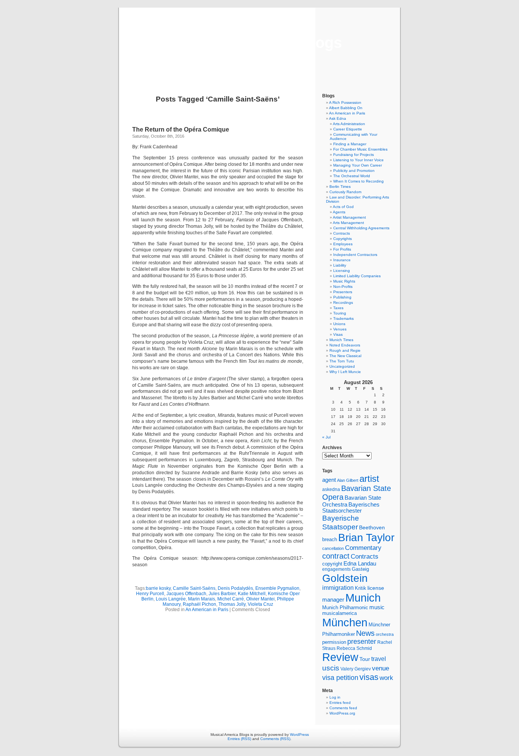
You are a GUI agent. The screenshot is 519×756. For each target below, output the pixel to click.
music (377, 607)
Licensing (341, 270)
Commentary (363, 547)
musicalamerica (339, 613)
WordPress (299, 734)
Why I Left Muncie (345, 372)
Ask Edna (337, 118)
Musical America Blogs (259, 42)
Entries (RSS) (239, 739)
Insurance (342, 260)
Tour (364, 659)
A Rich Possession (345, 102)
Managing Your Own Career (357, 165)
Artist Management (349, 217)
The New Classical (345, 356)
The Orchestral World (351, 176)
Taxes (338, 308)
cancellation (333, 548)
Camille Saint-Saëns (194, 588)
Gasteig (360, 569)
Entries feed (340, 702)
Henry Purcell (150, 593)
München (344, 622)
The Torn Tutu (341, 361)
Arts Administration (349, 124)
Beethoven (372, 527)
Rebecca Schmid (354, 648)
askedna (331, 489)
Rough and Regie (345, 350)
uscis (330, 668)
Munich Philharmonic (345, 607)
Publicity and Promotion (354, 170)
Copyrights (342, 239)
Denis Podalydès (235, 588)
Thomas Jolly (231, 604)
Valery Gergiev (355, 668)
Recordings (343, 302)
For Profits (342, 249)
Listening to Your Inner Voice (358, 160)
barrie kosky (158, 588)
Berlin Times (340, 186)
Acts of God (343, 207)
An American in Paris (206, 609)
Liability (339, 265)
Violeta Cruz (260, 604)
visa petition (340, 677)
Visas (338, 334)
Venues (340, 329)
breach (329, 539)
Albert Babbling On (345, 108)
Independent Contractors (355, 255)
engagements (336, 569)
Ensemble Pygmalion (277, 588)
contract (336, 556)
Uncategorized (342, 366)
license (375, 588)
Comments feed (343, 708)
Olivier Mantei (260, 599)
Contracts (341, 233)
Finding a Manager (349, 144)
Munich (363, 597)
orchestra (385, 634)
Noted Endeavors (344, 345)
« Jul (326, 437)
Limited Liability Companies (357, 276)
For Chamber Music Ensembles (360, 149)
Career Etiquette (347, 129)
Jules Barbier (222, 593)
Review (340, 657)
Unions (339, 324)
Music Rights (344, 281)
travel (378, 659)
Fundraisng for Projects (353, 154)
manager (333, 600)
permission (334, 642)
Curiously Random (345, 192)
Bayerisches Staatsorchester (351, 508)
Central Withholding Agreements (361, 228)
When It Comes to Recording (358, 181)
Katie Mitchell (252, 593)
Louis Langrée (171, 599)
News (365, 633)
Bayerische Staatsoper (340, 522)
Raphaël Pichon (199, 604)
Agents (339, 212)
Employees (343, 244)
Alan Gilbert (347, 480)
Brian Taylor (366, 537)
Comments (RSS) (275, 739)
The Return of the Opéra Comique (180, 129)
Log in (334, 697)
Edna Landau (359, 564)
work (386, 677)
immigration (338, 587)
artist (369, 478)
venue (380, 668)
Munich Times (341, 340)
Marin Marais (201, 599)
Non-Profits (343, 286)
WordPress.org (342, 713)
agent (329, 479)
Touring (339, 313)
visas (368, 677)
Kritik (360, 588)
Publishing (342, 297)
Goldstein (345, 578)
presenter (361, 641)
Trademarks (343, 318)
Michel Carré (230, 599)
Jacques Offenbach (186, 593)
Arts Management (348, 223)
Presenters (342, 292)
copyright (332, 564)
